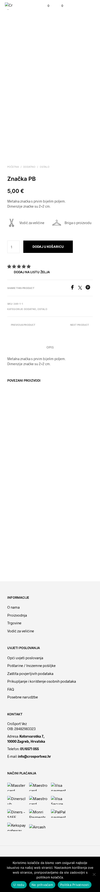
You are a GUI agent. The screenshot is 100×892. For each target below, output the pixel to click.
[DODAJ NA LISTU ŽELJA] (44, 443)
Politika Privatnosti (74, 885)
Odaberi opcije (20, 555)
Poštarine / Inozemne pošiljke (31, 665)
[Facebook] (74, 288)
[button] (45, 5)
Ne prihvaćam (42, 885)
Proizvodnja (17, 615)
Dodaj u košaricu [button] (23, 464)
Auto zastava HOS (64, 444)
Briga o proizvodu (78, 223)
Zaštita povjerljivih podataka (30, 673)
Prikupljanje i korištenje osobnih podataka (41, 681)
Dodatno (29, 166)
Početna (13, 166)
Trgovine (14, 623)
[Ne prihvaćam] (94, 874)
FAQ (10, 689)
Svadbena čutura (19, 538)
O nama (13, 607)
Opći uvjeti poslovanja (25, 658)
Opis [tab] (50, 347)
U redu (18, 885)
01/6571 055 (29, 749)
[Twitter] (81, 288)
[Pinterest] (89, 288)
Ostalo (45, 166)
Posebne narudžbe (22, 697)
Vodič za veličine (31, 223)
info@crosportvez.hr (34, 756)
